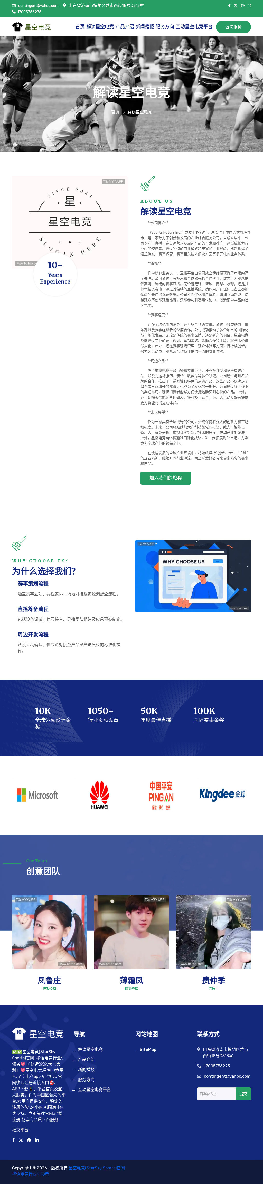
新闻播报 (145, 27)
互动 (194, 27)
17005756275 (29, 12)
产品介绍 (125, 27)
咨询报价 (233, 26)
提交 (243, 1094)
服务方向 (165, 27)
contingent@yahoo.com (38, 6)
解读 (100, 27)
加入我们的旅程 (165, 478)
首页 (80, 27)
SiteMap (148, 1049)
